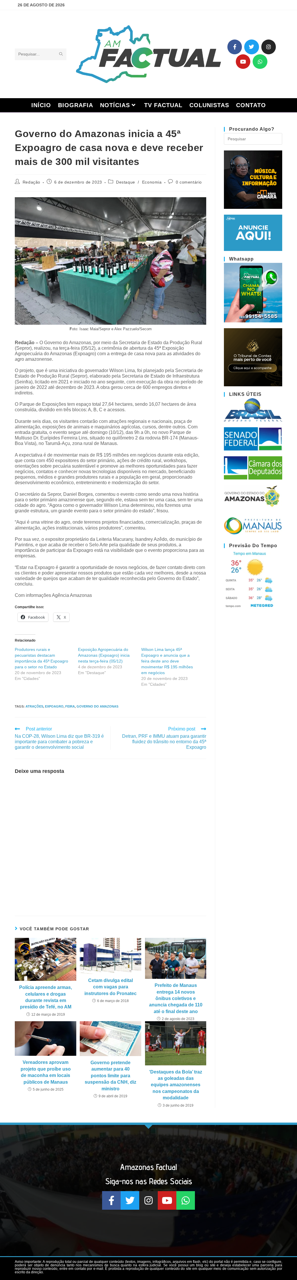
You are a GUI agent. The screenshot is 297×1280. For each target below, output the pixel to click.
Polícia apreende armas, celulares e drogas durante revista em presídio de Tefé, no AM (45, 997)
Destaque (125, 182)
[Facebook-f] (234, 47)
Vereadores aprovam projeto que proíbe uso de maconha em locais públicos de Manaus (46, 1072)
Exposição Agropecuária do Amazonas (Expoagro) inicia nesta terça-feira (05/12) (104, 655)
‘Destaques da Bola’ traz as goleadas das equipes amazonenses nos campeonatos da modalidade (175, 1085)
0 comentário (189, 182)
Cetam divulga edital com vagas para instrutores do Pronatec (110, 987)
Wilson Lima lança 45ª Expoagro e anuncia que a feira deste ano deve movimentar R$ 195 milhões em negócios (167, 661)
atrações (34, 706)
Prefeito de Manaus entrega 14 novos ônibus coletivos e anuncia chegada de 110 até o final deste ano (175, 998)
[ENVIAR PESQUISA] (60, 54)
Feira (70, 706)
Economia (152, 182)
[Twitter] (251, 47)
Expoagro (54, 706)
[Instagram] (268, 47)
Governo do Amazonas (97, 706)
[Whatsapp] (260, 61)
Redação (31, 182)
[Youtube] (243, 61)
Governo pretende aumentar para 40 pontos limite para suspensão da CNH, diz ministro (110, 1075)
